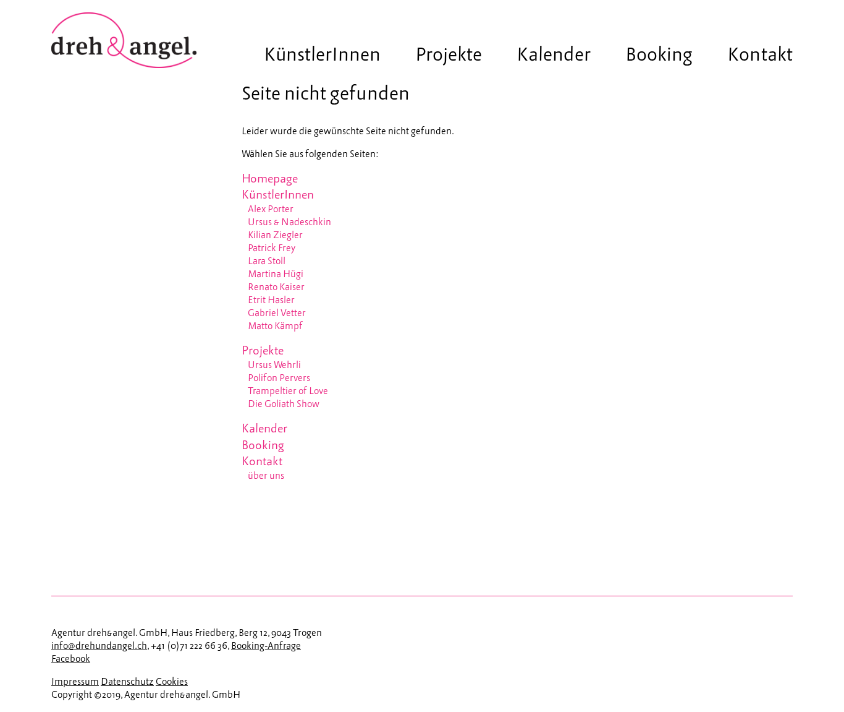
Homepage (270, 179)
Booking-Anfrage (266, 646)
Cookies (172, 682)
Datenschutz (127, 682)
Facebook (70, 659)
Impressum (75, 682)
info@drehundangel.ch (99, 646)
